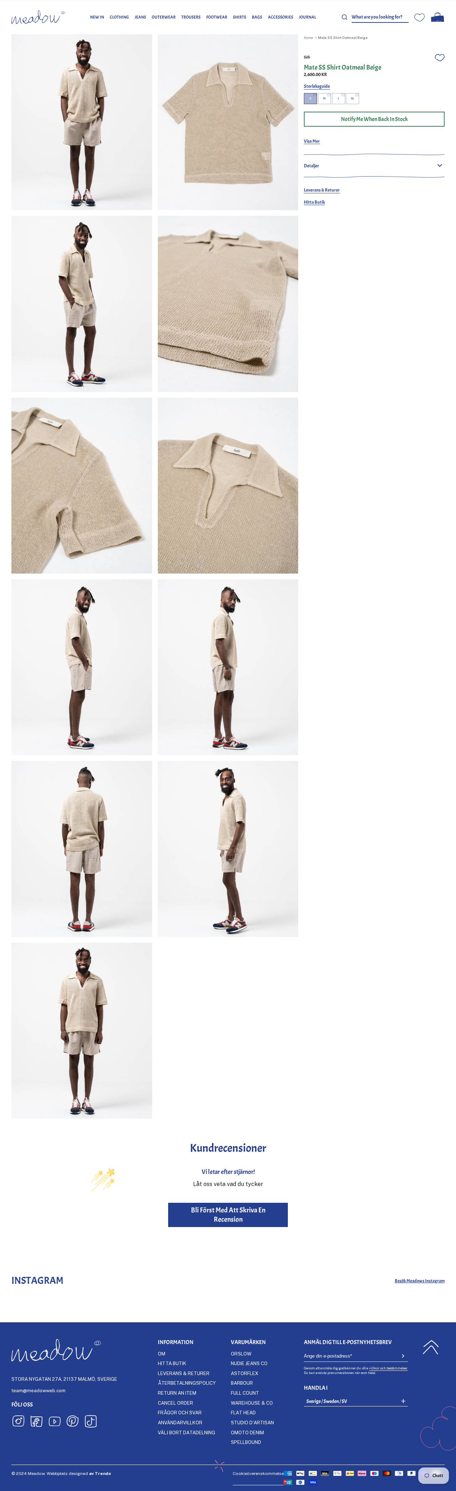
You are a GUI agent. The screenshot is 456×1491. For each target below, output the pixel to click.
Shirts (239, 17)
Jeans (140, 17)
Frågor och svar (180, 1412)
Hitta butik (172, 1363)
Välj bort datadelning (186, 1432)
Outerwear (164, 17)
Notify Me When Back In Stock (374, 119)
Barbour (242, 1383)
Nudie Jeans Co (249, 1363)
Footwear (216, 17)
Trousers (191, 17)
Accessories (280, 17)
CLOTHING (119, 17)
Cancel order (175, 1403)
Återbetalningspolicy (187, 1383)
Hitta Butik (314, 202)
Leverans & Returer (322, 190)
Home (308, 38)
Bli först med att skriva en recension (228, 1215)
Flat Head (243, 1412)
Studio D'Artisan (252, 1422)
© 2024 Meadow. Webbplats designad (61, 1473)
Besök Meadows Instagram (420, 1281)
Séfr (307, 57)
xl (352, 98)
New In (97, 17)
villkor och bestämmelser (388, 1368)
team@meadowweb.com (38, 1390)
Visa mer (312, 141)
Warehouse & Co (252, 1403)
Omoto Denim (247, 1432)
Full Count (245, 1393)
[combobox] (380, 17)
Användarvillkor (180, 1422)
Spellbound (246, 1442)
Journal (307, 17)
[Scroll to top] (431, 1347)
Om (161, 1354)
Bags (257, 17)
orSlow (241, 1354)
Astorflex (244, 1373)
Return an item (177, 1393)
